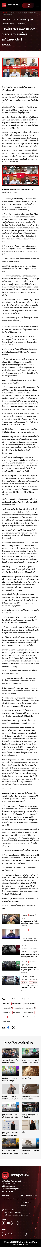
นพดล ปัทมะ (6, 1004)
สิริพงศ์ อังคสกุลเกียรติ (28, 1017)
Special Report (26, 933)
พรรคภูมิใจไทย (19, 1008)
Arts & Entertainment (29, 1195)
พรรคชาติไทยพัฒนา (29, 1004)
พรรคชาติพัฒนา (16, 1004)
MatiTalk (31, 930)
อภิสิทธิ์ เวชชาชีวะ (7, 1021)
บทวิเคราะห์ (21, 23)
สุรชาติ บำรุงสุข (26, 965)
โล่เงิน (23, 918)
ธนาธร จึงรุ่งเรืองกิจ (24, 999)
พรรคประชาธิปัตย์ (7, 1008)
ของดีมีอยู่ (24, 949)
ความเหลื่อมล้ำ (11, 999)
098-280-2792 (10, 1210)
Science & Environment (10, 1199)
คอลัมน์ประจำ (8, 23)
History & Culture (27, 1199)
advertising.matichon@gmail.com (17, 1215)
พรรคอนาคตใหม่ (30, 1008)
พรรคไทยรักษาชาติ (29, 1012)
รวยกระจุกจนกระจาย (13, 1017)
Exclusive (24, 946)
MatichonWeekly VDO (24, 19)
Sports (23, 1205)
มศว (4, 1017)
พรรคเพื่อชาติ (6, 1012)
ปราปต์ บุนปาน (33, 952)
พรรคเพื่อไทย (16, 1012)
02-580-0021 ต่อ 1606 (12, 1212)
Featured (7, 19)
